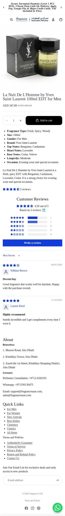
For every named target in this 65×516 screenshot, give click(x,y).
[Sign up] (57, 480)
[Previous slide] (4, 7)
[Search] (11, 19)
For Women (13, 413)
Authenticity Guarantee (19, 442)
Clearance (12, 424)
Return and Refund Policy (21, 454)
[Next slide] (61, 7)
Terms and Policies (32, 500)
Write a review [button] (32, 242)
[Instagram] (33, 508)
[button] (11, 189)
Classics (11, 428)
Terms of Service (16, 446)
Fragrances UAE (36, 493)
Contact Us (13, 458)
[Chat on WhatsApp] (57, 508)
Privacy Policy (15, 450)
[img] (11, 265)
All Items (12, 432)
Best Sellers (13, 420)
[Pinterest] (39, 508)
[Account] (53, 19)
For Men (11, 409)
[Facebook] (26, 508)
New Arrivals (14, 416)
